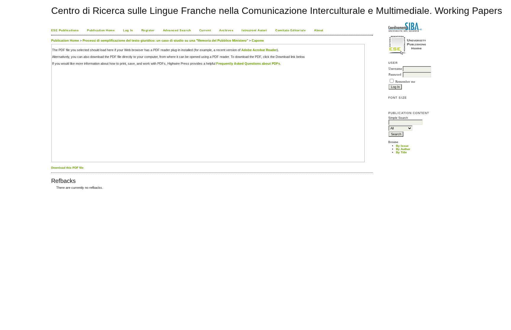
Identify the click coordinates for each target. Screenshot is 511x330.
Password (395, 74)
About (318, 30)
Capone (258, 40)
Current (205, 30)
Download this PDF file (67, 167)
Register (148, 30)
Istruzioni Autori (254, 30)
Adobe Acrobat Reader (259, 50)
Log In (128, 30)
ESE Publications (65, 30)
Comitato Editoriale (290, 30)
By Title (401, 152)
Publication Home (101, 30)
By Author (403, 149)
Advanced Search (177, 30)
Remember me (405, 81)
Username (395, 68)
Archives (226, 30)
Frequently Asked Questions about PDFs (248, 63)
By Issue (402, 145)
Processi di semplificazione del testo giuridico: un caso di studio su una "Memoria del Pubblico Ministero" (165, 40)
